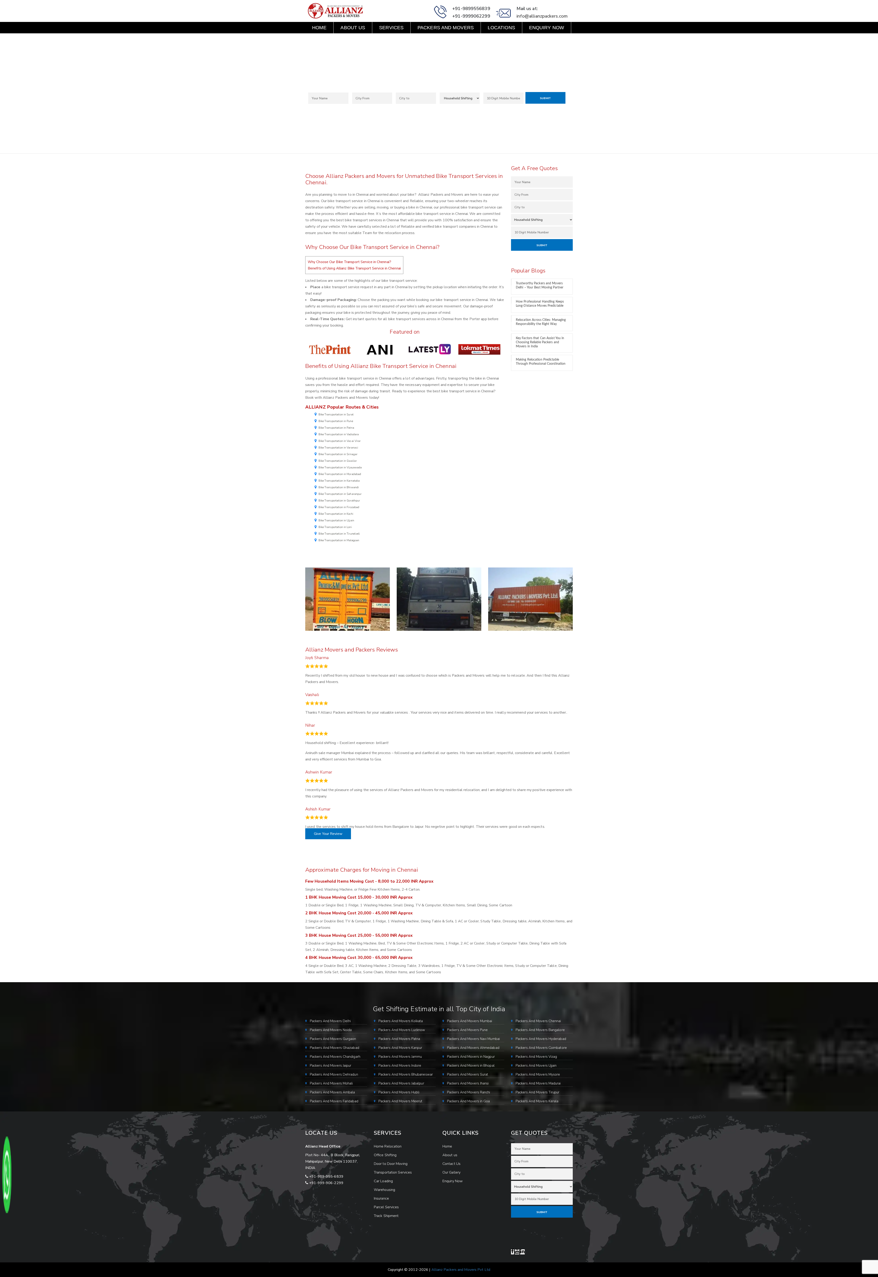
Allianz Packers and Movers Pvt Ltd (460, 1269)
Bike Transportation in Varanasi (338, 447)
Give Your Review (328, 833)
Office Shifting (385, 1155)
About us (352, 27)
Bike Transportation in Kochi (336, 514)
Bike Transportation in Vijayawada (340, 467)
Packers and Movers (446, 27)
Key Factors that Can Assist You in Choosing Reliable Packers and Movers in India (540, 342)
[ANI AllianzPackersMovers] (379, 349)
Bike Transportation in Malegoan (339, 540)
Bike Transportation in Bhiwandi (339, 487)
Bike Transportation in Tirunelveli (339, 534)
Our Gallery (451, 1172)
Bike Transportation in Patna (336, 428)
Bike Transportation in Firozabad (339, 507)
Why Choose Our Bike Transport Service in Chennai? (349, 262)
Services (391, 27)
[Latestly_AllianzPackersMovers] (429, 349)
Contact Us (327, 39)
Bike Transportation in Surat (336, 414)
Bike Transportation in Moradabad (340, 474)
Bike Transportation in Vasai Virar (340, 441)
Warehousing (384, 1189)
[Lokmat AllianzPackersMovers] (479, 349)
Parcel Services (386, 1207)
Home (319, 27)
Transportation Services (393, 1172)
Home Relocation (388, 1146)
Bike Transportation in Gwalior (338, 461)
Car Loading (383, 1181)
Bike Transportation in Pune (336, 421)
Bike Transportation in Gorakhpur (339, 500)
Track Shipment (386, 1215)
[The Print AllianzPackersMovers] (330, 349)
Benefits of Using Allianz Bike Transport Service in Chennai (354, 268)
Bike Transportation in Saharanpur (340, 494)
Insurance (381, 1198)
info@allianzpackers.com (542, 16)
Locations (501, 27)
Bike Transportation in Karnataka (339, 481)
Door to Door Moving (390, 1163)
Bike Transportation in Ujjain (336, 520)
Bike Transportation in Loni (335, 527)
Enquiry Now (546, 27)
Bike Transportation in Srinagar (338, 454)
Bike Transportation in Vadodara (339, 434)
